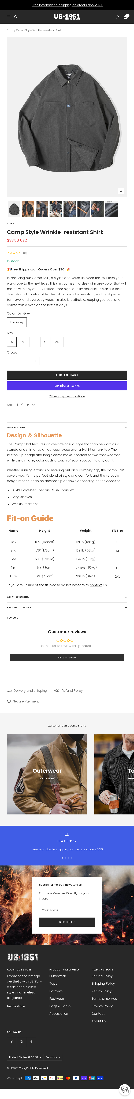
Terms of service (104, 998)
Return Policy (101, 991)
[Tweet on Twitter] (27, 404)
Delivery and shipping (30, 690)
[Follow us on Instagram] (21, 1042)
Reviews (12, 617)
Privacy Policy (102, 1006)
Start (10, 30)
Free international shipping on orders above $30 (67, 5)
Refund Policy (72, 690)
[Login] (117, 16)
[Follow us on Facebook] (12, 1042)
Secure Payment (26, 701)
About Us (99, 1021)
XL (45, 342)
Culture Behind (18, 597)
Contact (98, 1013)
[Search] (15, 16)
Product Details (19, 607)
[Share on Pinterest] (22, 404)
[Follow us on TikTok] (31, 1042)
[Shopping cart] (125, 17)
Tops (10, 223)
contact (96, 585)
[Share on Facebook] (17, 404)
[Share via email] (33, 405)
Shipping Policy (103, 983)
